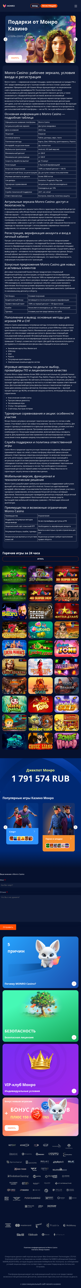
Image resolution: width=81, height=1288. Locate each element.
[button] (5, 827)
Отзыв (3, 892)
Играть (40, 559)
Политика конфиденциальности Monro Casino (40, 1247)
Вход (35, 6)
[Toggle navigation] (75, 6)
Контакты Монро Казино (41, 1250)
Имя (2, 880)
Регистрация (49, 6)
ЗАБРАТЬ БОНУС (18, 58)
